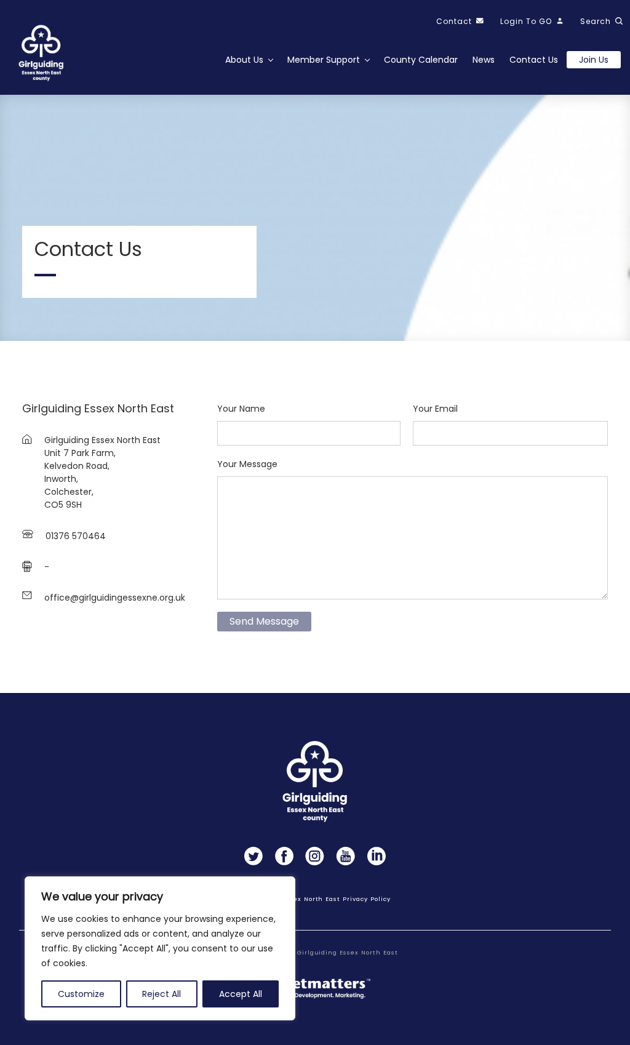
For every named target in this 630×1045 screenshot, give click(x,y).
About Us (244, 60)
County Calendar (421, 60)
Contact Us (533, 60)
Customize (81, 994)
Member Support (323, 60)
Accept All (240, 994)
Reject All (161, 994)
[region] (160, 948)
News (483, 60)
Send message (264, 621)
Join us (593, 60)
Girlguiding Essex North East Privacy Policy (314, 899)
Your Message (247, 464)
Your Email (435, 408)
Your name (241, 408)
